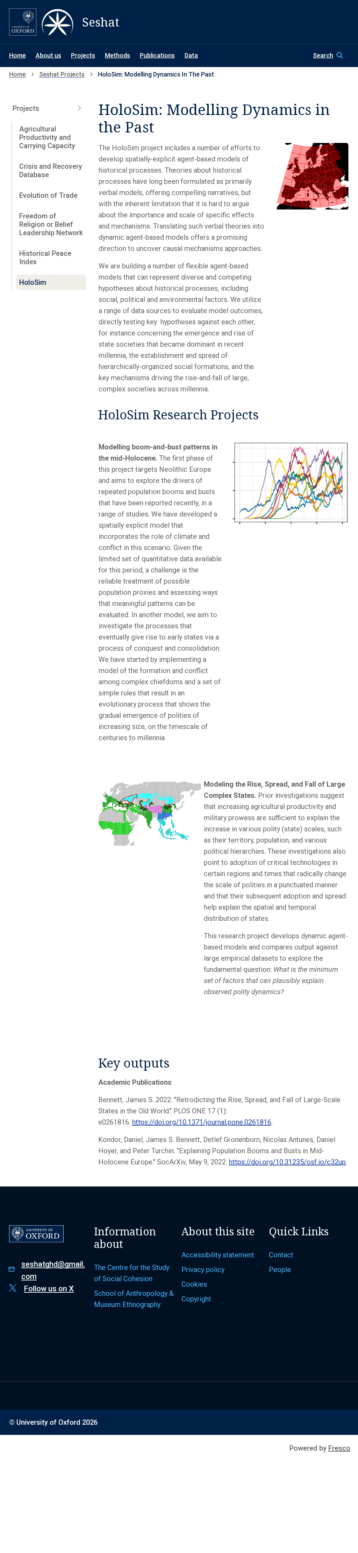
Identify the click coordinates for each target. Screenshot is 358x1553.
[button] (331, 55)
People (280, 1269)
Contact (281, 1255)
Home (17, 55)
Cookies (194, 1284)
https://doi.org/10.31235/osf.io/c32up (287, 1162)
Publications (157, 55)
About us (48, 55)
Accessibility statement (217, 1255)
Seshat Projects (62, 74)
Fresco (339, 1448)
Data (191, 55)
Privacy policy (202, 1269)
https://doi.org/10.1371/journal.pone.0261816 (201, 1122)
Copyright (196, 1299)
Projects (83, 55)
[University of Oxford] (22, 22)
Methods (117, 55)
